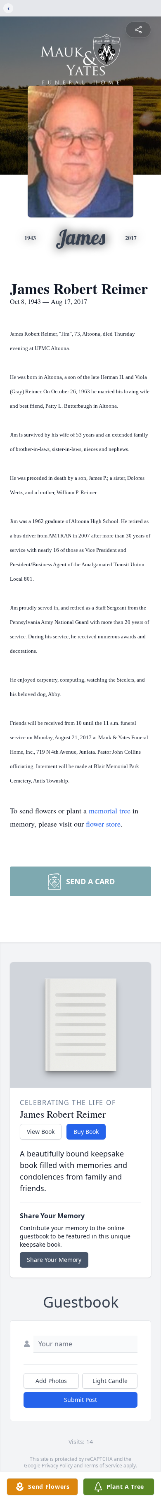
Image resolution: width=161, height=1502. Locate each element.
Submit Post (80, 1400)
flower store (103, 824)
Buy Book (86, 1131)
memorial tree (109, 810)
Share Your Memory (54, 1260)
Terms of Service (103, 1465)
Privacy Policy (57, 1465)
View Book (40, 1131)
